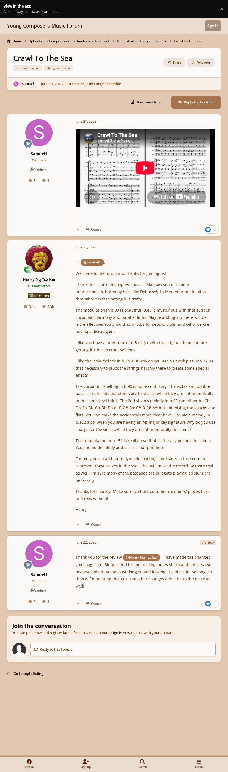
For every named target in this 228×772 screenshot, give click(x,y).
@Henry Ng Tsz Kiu (141, 557)
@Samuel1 (92, 262)
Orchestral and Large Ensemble (94, 83)
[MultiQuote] (78, 229)
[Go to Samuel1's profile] (16, 84)
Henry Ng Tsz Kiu (39, 279)
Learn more (9, 8)
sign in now (120, 632)
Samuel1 (29, 83)
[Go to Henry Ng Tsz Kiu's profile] (39, 258)
